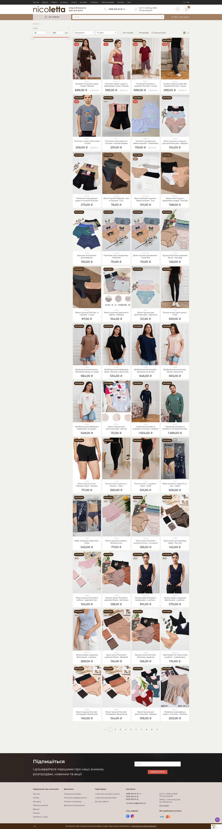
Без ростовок (160, 33)
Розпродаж (144, 33)
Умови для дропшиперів (105, 798)
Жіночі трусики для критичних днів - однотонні (145, 313)
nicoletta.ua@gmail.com (136, 803)
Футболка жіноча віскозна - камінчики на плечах (145, 371)
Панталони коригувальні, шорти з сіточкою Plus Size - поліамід (87, 199)
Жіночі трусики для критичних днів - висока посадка (116, 428)
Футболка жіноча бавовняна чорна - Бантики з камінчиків (116, 371)
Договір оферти (102, 802)
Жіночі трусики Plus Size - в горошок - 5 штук (87, 313)
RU (184, 2)
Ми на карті (164, 805)
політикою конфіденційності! (144, 826)
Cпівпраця (94, 2)
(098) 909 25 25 (115, 9)
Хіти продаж (128, 33)
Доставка (83, 2)
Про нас (36, 2)
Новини (54, 2)
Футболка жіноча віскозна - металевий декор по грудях (87, 371)
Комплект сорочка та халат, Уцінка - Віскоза (87, 85)
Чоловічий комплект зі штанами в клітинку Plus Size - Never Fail (175, 428)
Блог (129, 2)
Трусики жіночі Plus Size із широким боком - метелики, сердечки (116, 599)
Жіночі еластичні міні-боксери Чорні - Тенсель (86, 485)
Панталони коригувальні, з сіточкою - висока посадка (116, 142)
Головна (36, 24)
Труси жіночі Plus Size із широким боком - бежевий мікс (116, 656)
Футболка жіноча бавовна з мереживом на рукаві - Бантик (87, 428)
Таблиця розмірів (107, 2)
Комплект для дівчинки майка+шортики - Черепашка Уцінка (145, 142)
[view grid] (184, 33)
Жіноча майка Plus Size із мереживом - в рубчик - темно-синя (145, 599)
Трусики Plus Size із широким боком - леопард (175, 256)
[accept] (34, 826)
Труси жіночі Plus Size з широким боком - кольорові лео (146, 542)
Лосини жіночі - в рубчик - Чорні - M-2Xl (145, 485)
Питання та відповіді (73, 802)
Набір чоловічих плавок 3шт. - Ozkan (87, 542)
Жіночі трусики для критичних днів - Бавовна (146, 713)
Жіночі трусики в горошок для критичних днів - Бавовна (175, 142)
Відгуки (45, 2)
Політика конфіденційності (76, 798)
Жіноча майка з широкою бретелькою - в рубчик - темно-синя (175, 599)
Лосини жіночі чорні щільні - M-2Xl (175, 313)
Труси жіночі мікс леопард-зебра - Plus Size (175, 542)
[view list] (188, 33)
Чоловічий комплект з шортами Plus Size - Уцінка (145, 85)
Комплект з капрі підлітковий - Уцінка (87, 142)
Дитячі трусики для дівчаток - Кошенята (145, 256)
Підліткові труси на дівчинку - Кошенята (116, 256)
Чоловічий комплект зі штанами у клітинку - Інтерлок (146, 428)
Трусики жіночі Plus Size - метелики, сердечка (145, 656)
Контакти (120, 2)
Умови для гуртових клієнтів (107, 794)
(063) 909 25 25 (132, 799)
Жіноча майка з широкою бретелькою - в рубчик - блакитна (87, 656)
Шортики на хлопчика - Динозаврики (87, 256)
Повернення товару (72, 794)
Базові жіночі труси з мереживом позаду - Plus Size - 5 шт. (175, 199)
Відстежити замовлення (74, 805)
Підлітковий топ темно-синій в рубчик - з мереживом (175, 656)
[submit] (162, 17)
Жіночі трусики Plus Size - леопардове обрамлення (87, 713)
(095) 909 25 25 (132, 796)
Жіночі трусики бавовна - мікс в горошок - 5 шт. (116, 199)
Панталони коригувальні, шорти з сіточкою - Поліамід (175, 713)
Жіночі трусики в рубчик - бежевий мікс (116, 542)
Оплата (74, 2)
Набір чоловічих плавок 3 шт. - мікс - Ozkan (175, 485)
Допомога (64, 2)
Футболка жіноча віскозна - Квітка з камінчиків (175, 371)
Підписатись (157, 772)
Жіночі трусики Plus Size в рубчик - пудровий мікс (87, 599)
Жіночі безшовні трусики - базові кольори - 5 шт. (145, 199)
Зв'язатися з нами (40, 817)
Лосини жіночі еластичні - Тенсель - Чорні (116, 485)
